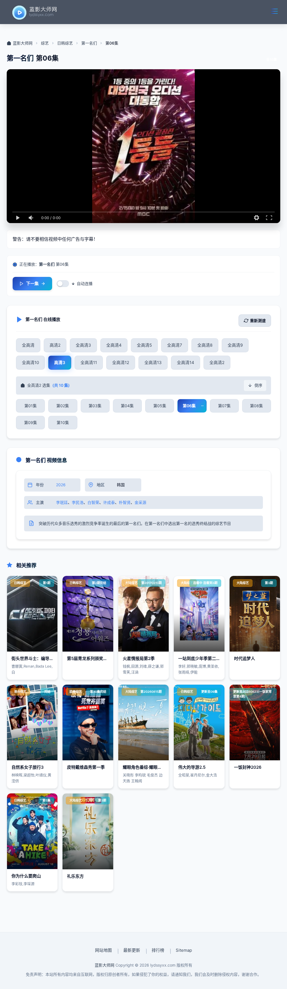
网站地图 (103, 950)
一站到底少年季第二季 (199, 658)
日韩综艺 (65, 43)
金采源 (140, 502)
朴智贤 (125, 502)
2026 (61, 484)
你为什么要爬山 (26, 876)
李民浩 (78, 502)
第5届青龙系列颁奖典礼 (89, 658)
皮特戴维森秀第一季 (86, 767)
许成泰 (109, 502)
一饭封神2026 (247, 767)
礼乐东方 (75, 876)
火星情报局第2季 (139, 658)
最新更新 (131, 950)
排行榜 (158, 950)
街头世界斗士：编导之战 (34, 658)
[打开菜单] (274, 11)
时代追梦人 (244, 658)
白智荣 (93, 502)
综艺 (45, 43)
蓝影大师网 (23, 43)
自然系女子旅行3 (27, 767)
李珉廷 (62, 502)
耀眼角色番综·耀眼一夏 (144, 767)
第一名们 (89, 43)
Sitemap (184, 950)
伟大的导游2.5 (191, 767)
